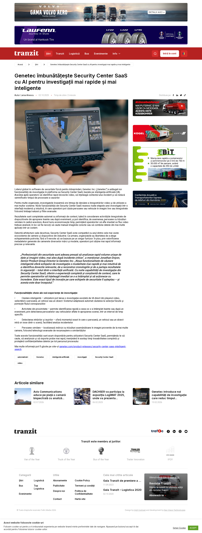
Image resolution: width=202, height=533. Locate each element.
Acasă (20, 65)
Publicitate (58, 485)
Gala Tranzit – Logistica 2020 (122, 489)
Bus (87, 53)
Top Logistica (39, 487)
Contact (57, 499)
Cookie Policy (82, 480)
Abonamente (60, 480)
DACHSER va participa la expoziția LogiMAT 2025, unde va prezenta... (109, 395)
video (20, 363)
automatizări (23, 357)
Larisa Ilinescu (27, 95)
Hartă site (80, 499)
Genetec (40, 357)
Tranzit (60, 53)
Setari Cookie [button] (179, 528)
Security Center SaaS (104, 357)
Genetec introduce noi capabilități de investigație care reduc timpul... (169, 395)
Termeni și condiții (85, 485)
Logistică (74, 53)
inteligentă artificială (60, 357)
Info (115, 53)
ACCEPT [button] (193, 528)
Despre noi (59, 491)
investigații (82, 357)
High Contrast (140, 510)
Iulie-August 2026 (171, 477)
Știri (48, 53)
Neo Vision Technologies (174, 510)
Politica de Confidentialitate (84, 492)
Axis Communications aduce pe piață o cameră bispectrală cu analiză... (49, 395)
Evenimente (101, 53)
